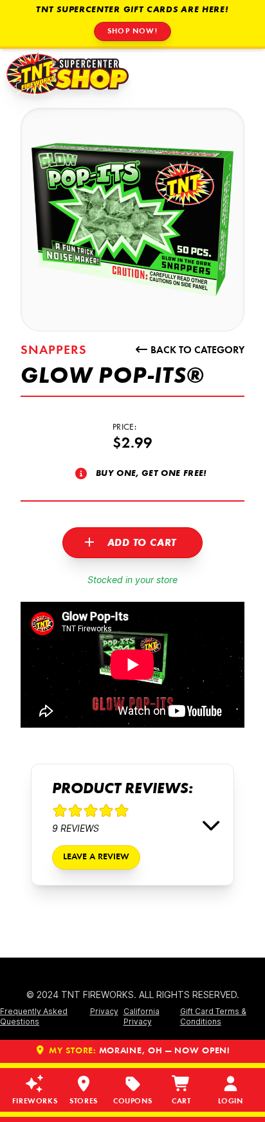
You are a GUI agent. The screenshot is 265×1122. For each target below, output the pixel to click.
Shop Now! (132, 31)
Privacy (104, 1011)
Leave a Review (96, 857)
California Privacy (141, 1016)
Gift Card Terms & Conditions (213, 1016)
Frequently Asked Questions (34, 1016)
